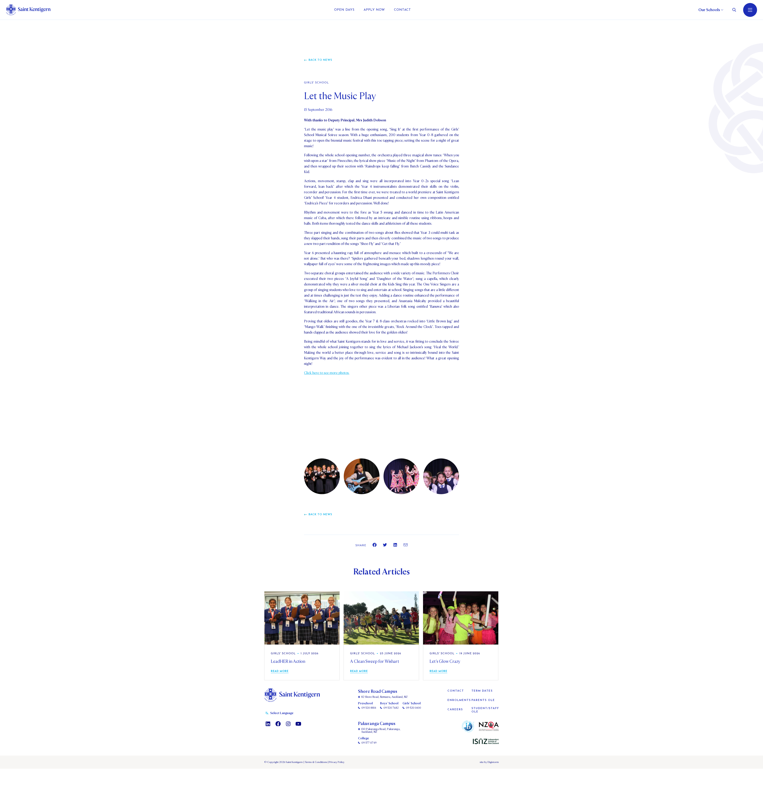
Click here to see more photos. (326, 373)
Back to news (320, 60)
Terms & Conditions (316, 762)
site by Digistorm (489, 762)
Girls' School (316, 82)
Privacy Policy (336, 762)
